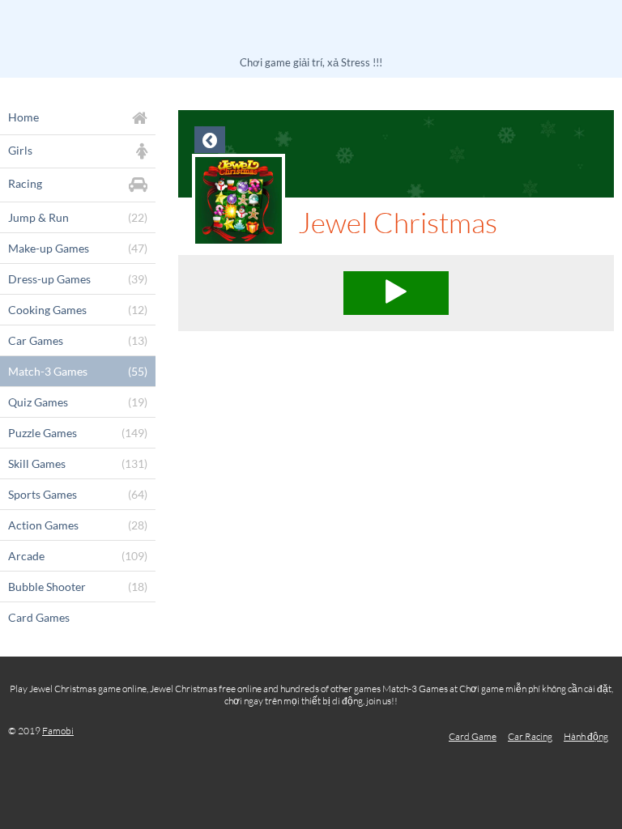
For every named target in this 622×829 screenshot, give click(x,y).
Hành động (586, 736)
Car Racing (530, 736)
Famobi (58, 731)
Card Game (472, 736)
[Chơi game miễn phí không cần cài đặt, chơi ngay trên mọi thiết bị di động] (311, 30)
